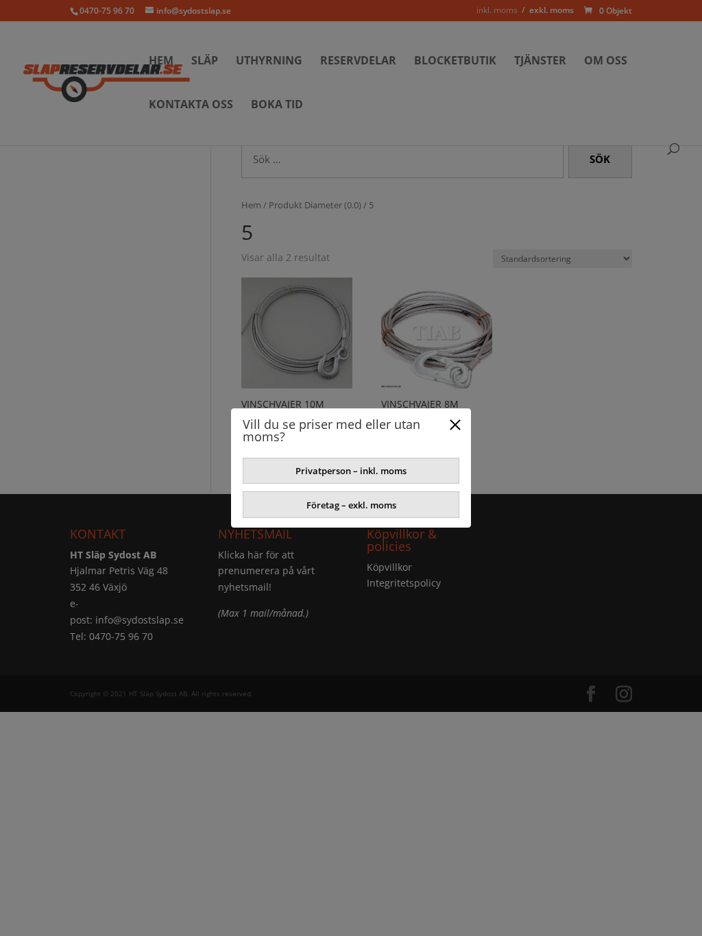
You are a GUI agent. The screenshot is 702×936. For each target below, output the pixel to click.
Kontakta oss (191, 105)
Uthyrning (269, 62)
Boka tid (277, 105)
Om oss (605, 62)
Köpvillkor (389, 567)
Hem (161, 62)
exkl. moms (551, 10)
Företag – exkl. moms (351, 505)
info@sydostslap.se (139, 619)
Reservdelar (358, 62)
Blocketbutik (455, 62)
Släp (204, 62)
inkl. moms (497, 10)
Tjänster (540, 62)
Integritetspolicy (404, 582)
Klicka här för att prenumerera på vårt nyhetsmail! (266, 571)
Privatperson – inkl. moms (351, 471)
